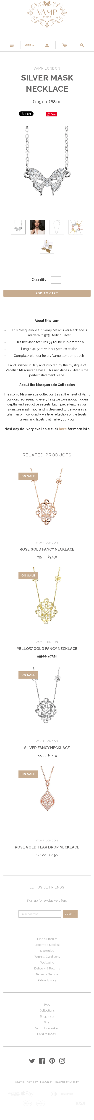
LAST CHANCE (47, 1034)
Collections (47, 1010)
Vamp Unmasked (47, 1028)
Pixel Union (45, 1081)
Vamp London (47, 542)
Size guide (47, 950)
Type (47, 1004)
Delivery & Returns (47, 968)
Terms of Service (47, 974)
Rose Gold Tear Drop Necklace (47, 847)
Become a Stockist (47, 944)
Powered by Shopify (66, 1081)
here (63, 429)
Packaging (47, 962)
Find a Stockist (47, 939)
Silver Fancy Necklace (47, 748)
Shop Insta (47, 1016)
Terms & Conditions (47, 956)
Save (53, 114)
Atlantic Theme (24, 1081)
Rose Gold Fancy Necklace (47, 549)
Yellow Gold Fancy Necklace (47, 649)
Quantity (39, 279)
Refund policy (47, 980)
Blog (47, 1022)
